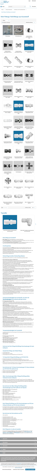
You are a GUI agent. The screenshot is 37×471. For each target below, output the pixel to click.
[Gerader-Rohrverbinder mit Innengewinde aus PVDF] (18, 151)
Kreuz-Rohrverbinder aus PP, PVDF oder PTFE (29, 172)
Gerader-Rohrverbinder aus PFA (8, 67)
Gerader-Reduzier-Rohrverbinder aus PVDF (18, 52)
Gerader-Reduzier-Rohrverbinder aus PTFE (7, 52)
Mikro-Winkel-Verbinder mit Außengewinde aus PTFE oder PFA (27, 231)
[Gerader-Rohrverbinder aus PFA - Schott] (18, 60)
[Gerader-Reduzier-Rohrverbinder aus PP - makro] (29, 30)
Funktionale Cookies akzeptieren (18, 469)
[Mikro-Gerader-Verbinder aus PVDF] (29, 181)
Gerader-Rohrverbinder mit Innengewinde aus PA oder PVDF (18, 142)
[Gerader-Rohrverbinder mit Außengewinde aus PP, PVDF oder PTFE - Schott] (29, 121)
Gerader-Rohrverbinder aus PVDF (18, 97)
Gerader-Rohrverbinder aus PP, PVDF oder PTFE (8, 82)
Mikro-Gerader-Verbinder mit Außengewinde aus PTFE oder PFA (7, 203)
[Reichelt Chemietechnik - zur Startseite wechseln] (4, 3)
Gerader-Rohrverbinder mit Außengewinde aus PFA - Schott (8, 127)
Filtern (4, 20)
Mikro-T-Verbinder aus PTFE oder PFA (29, 203)
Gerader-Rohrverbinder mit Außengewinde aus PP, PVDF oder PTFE (18, 127)
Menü (3, 6)
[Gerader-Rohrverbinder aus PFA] (8, 60)
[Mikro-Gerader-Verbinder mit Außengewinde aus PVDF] (18, 196)
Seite (2, 207)
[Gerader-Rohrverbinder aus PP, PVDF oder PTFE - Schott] (18, 75)
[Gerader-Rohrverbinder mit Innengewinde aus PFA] (29, 136)
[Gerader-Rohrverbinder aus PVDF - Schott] (29, 90)
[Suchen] (25, 7)
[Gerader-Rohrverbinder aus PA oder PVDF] (29, 45)
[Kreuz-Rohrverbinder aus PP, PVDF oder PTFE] (29, 166)
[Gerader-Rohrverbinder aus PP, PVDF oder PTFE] (8, 75)
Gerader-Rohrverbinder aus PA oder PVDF (29, 52)
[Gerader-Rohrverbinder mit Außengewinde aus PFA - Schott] (8, 121)
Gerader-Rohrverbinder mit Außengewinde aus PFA (29, 112)
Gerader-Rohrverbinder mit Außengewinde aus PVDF (8, 142)
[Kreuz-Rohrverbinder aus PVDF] (8, 181)
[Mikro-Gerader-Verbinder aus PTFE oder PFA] (18, 181)
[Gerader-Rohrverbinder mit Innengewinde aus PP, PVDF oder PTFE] (8, 151)
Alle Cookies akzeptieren (30, 469)
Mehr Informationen (18, 467)
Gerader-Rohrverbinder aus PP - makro (29, 67)
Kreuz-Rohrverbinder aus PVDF (8, 187)
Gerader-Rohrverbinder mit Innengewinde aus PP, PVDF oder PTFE (8, 158)
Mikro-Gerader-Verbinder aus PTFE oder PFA (18, 187)
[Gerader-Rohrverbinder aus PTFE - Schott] (8, 90)
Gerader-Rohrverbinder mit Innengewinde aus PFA (29, 142)
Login (29, 0)
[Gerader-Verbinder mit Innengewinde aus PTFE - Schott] (8, 166)
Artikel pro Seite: (28, 207)
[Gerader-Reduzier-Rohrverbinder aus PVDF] (18, 45)
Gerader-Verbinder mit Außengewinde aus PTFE (29, 157)
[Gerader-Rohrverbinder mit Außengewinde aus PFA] (29, 106)
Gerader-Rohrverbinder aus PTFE (29, 82)
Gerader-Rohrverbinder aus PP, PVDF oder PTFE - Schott (18, 82)
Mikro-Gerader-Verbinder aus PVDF (29, 187)
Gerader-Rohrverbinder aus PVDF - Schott (29, 97)
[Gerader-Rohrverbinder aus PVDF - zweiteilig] (8, 106)
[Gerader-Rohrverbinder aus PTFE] (29, 75)
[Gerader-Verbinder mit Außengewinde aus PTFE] (29, 151)
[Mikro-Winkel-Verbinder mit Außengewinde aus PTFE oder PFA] (27, 222)
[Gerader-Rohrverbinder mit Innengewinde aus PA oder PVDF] (18, 136)
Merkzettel (34, 0)
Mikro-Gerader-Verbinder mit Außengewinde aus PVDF (18, 203)
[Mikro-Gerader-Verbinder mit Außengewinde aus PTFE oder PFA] (8, 196)
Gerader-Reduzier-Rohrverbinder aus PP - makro (29, 37)
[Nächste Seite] (7, 207)
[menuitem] (29, 1)
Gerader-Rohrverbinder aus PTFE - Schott (8, 97)
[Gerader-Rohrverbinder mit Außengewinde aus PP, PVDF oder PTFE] (18, 121)
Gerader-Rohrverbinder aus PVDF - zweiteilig (8, 112)
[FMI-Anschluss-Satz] (18, 30)
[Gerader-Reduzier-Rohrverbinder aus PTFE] (8, 45)
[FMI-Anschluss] (8, 30)
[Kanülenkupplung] (18, 166)
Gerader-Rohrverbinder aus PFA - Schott (18, 67)
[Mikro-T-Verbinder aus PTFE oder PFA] (29, 196)
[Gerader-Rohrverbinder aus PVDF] (18, 90)
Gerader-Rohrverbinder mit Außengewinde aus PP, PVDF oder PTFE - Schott (29, 127)
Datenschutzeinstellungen (6, 469)
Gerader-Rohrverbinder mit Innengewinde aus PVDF (18, 157)
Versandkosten (19, 463)
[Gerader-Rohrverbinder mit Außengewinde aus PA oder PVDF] (18, 106)
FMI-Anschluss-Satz (18, 36)
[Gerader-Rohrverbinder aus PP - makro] (29, 60)
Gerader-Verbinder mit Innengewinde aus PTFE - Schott (8, 173)
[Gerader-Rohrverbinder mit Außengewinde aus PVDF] (8, 136)
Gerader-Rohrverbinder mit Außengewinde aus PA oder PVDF (18, 112)
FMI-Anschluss (7, 36)
